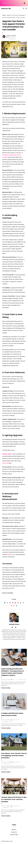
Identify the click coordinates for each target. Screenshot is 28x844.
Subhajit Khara (11, 35)
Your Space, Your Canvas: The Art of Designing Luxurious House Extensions (14, 755)
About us (14, 829)
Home (4, 15)
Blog (13, 679)
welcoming (5, 463)
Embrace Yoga (14, 834)
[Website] (15, 627)
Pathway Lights (7, 454)
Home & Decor (11, 37)
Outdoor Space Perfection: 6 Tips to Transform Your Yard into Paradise (13, 799)
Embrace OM (6, 8)
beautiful (9, 554)
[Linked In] (12, 627)
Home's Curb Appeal (7, 593)
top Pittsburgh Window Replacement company (12, 155)
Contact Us (14, 832)
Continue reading (5, 688)
